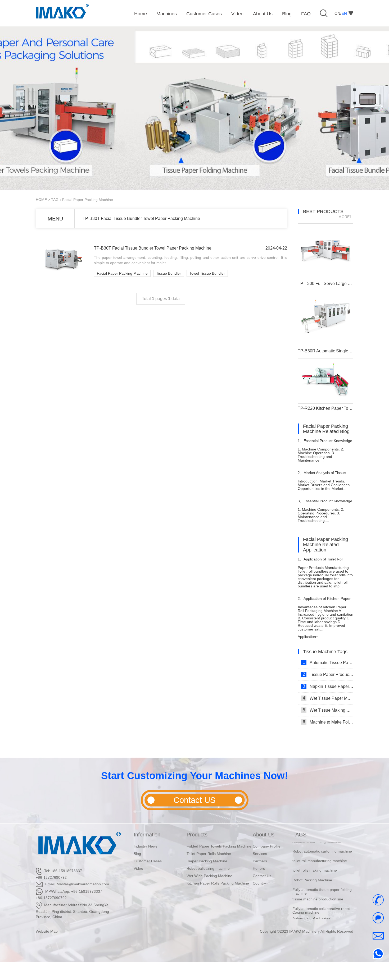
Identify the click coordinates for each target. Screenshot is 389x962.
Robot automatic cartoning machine (322, 844)
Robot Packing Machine (312, 873)
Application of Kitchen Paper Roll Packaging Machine (324, 600)
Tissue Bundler (168, 273)
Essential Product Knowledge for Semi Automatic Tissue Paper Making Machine (325, 503)
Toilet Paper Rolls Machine (209, 853)
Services (260, 853)
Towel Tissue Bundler (207, 273)
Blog (137, 853)
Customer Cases (148, 861)
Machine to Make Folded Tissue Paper (328, 722)
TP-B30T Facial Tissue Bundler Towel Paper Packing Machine (141, 218)
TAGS (299, 834)
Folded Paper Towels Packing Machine (219, 846)
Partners (260, 861)
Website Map (47, 931)
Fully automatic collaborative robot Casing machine (321, 903)
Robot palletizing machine (208, 868)
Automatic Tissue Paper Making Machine (328, 662)
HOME (41, 199)
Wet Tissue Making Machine (328, 710)
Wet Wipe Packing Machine (209, 876)
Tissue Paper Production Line (328, 674)
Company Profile (267, 846)
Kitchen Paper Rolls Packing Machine (218, 883)
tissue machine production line (317, 892)
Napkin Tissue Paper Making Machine (328, 686)
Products (197, 834)
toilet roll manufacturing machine (319, 854)
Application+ (308, 636)
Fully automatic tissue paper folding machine (322, 884)
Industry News (145, 846)
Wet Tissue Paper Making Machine (328, 698)
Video (138, 868)
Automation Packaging (311, 911)
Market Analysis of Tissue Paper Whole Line (322, 475)
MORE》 (345, 217)
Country (259, 883)
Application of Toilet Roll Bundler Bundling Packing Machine (320, 561)
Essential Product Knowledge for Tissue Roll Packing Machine (325, 443)
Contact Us (262, 876)
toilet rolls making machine (314, 863)
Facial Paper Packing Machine (122, 273)
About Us (263, 834)
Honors (259, 868)
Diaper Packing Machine (207, 861)
